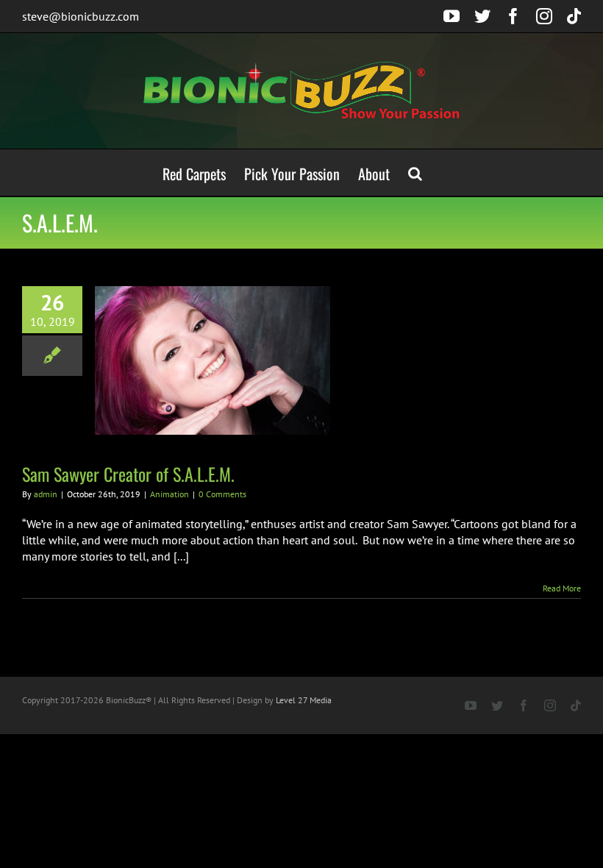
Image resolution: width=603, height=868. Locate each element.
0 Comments (222, 493)
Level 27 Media (304, 699)
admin (45, 493)
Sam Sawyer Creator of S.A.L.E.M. (128, 473)
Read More (562, 588)
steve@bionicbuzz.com (80, 16)
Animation (169, 493)
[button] (415, 172)
